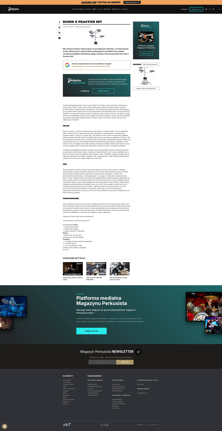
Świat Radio (115, 408)
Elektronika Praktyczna (118, 404)
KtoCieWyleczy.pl (142, 393)
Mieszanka (66, 395)
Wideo (94, 9)
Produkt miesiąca (78, 9)
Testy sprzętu (67, 382)
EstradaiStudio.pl (117, 391)
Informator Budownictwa (95, 391)
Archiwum (124, 9)
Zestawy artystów (68, 384)
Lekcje (64, 386)
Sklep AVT (140, 424)
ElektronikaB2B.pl (117, 399)
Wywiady (65, 391)
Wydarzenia (116, 9)
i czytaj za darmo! (101, 2)
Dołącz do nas (196, 9)
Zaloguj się (184, 9)
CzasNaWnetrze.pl (93, 395)
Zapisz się (125, 362)
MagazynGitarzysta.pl (118, 386)
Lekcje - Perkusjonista (69, 388)
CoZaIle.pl (90, 388)
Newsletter (66, 401)
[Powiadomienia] (4, 426)
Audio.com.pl (116, 384)
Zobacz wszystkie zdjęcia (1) (146, 88)
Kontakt (65, 404)
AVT (155, 425)
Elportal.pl (115, 406)
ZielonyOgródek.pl (93, 393)
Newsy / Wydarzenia (69, 399)
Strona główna (67, 380)
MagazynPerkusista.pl (118, 388)
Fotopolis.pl (140, 384)
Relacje (65, 393)
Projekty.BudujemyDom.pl (95, 386)
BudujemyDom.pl (92, 384)
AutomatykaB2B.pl (117, 401)
